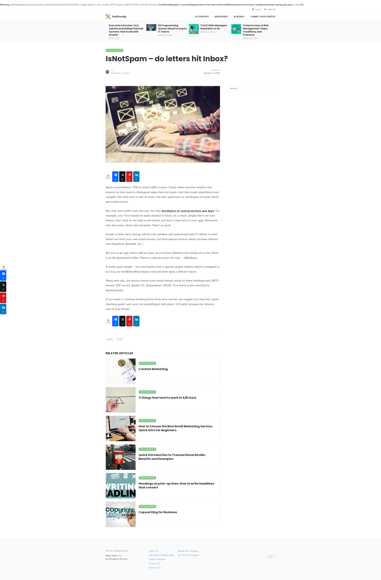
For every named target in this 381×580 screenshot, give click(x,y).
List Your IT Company (188, 555)
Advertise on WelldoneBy (161, 555)
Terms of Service (157, 559)
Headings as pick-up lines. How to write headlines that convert (176, 485)
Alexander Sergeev (120, 73)
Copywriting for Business (158, 512)
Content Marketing (153, 369)
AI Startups (202, 16)
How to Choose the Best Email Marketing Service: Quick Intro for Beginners (176, 428)
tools (119, 339)
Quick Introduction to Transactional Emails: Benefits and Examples (172, 457)
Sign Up (271, 9)
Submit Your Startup (263, 16)
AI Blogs (238, 16)
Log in (258, 9)
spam (110, 339)
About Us (153, 551)
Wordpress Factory (118, 559)
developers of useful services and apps (187, 211)
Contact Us (154, 563)
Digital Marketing (114, 50)
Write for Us (155, 567)
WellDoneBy (119, 16)
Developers (221, 16)
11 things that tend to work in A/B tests (167, 398)
